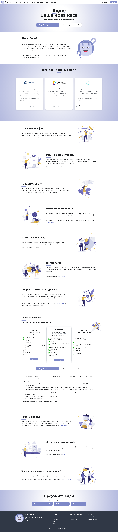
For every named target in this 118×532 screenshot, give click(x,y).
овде (63, 454)
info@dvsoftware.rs (93, 517)
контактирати (67, 479)
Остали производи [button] (50, 2)
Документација (78, 504)
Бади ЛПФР (73, 517)
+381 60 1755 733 (92, 519)
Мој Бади (72, 519)
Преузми (26, 2)
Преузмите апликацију (42, 504)
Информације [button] (17, 2)
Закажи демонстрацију (71, 25)
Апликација (105, 2)
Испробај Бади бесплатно (48, 25)
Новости (33, 2)
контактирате (50, 222)
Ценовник (40, 2)
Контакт (113, 2)
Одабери (33, 359)
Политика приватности (59, 525)
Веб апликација (61, 504)
